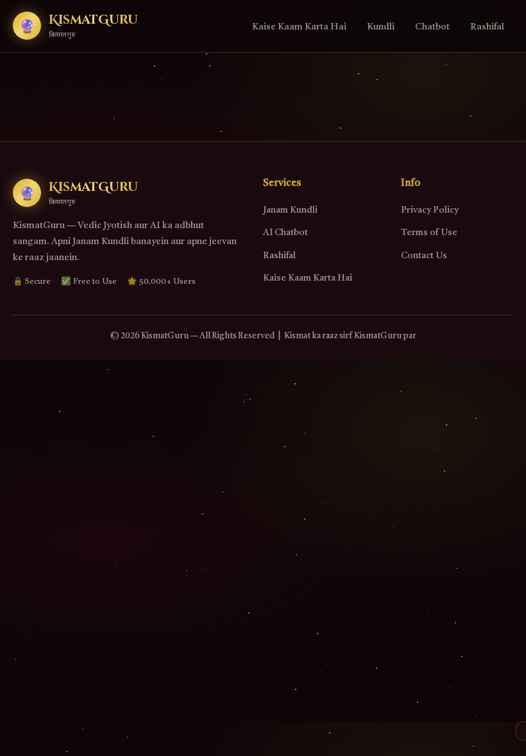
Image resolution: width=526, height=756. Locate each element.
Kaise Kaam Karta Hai (299, 27)
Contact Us (424, 255)
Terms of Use (429, 232)
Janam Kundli (290, 210)
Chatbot (432, 27)
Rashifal (487, 27)
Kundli (380, 27)
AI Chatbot (285, 232)
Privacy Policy (430, 210)
